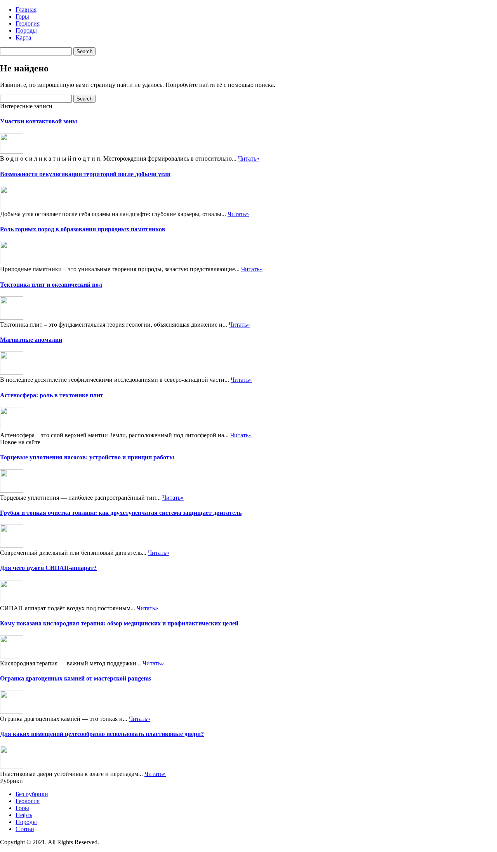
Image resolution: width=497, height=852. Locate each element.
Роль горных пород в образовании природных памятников (82, 229)
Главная (26, 9)
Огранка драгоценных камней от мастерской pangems (75, 678)
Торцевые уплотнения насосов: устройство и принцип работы (87, 457)
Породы (26, 30)
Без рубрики (32, 794)
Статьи (25, 829)
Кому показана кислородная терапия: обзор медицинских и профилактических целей (119, 623)
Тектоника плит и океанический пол (51, 284)
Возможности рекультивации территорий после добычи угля (85, 174)
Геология (28, 23)
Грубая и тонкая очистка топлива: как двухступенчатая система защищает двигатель (121, 512)
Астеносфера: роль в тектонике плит (51, 395)
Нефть (24, 815)
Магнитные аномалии (31, 339)
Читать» (248, 158)
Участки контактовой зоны (38, 121)
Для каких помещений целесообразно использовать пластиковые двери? (102, 734)
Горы (22, 16)
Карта (23, 37)
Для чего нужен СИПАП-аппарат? (48, 568)
